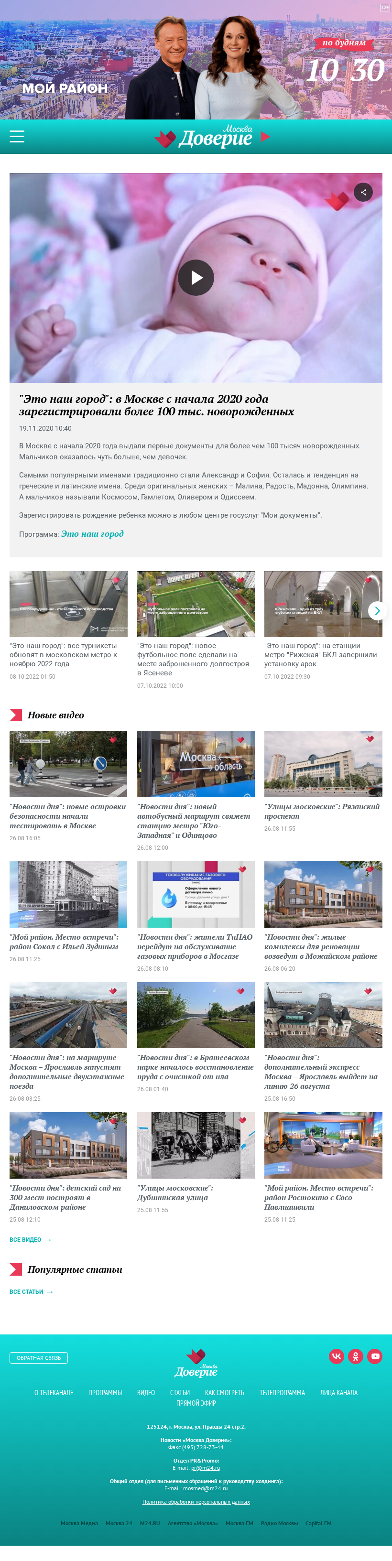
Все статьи (26, 1292)
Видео (146, 1392)
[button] (377, 610)
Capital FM (318, 1523)
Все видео (25, 1239)
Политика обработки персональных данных (196, 1501)
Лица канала (339, 1392)
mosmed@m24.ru (205, 1488)
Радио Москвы (279, 1523)
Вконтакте (336, 1356)
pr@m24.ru (205, 1467)
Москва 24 (119, 1523)
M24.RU (150, 1523)
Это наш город (92, 533)
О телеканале (53, 1392)
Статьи (180, 1392)
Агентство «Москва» (193, 1523)
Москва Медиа (79, 1523)
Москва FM (239, 1523)
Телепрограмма (282, 1392)
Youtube (374, 1356)
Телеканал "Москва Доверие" (203, 136)
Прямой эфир (196, 1403)
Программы (105, 1392)
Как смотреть (224, 1392)
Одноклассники (355, 1356)
